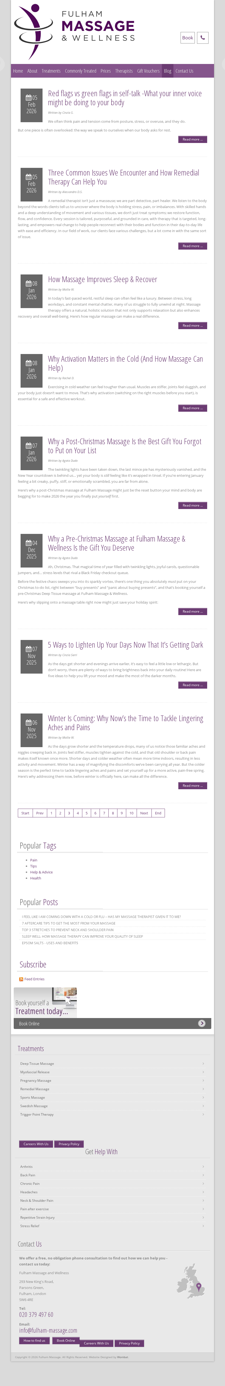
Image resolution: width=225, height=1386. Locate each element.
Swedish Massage (34, 1106)
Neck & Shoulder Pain (36, 1200)
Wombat (122, 1357)
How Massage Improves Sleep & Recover (102, 279)
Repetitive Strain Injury (37, 1217)
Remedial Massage (34, 1089)
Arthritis (26, 1166)
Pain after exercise (34, 1209)
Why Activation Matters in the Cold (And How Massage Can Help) (125, 363)
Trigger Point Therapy (37, 1114)
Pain (33, 860)
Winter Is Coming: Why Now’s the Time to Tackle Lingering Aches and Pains (125, 722)
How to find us (34, 1340)
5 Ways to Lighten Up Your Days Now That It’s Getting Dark (125, 644)
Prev (40, 813)
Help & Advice (41, 872)
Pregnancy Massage (35, 1080)
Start (25, 813)
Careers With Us (36, 1144)
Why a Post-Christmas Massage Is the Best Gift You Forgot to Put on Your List (124, 445)
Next (144, 813)
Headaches (29, 1192)
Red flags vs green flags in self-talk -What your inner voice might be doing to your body (125, 97)
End (158, 813)
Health (35, 878)
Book (187, 37)
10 (131, 813)
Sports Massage (32, 1097)
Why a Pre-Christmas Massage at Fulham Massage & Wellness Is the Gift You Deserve (116, 543)
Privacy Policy (69, 1144)
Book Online (29, 1023)
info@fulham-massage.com (48, 1330)
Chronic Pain (30, 1183)
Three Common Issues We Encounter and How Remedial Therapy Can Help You (123, 177)
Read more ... (193, 139)
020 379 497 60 (36, 1314)
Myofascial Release (35, 1072)
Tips (33, 866)
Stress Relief (29, 1226)
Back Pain (27, 1175)
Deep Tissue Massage (37, 1063)
